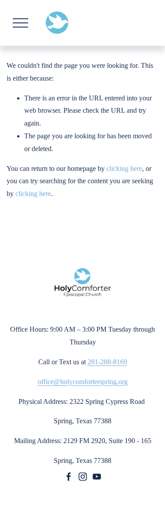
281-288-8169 (107, 362)
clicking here (124, 168)
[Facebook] (68, 476)
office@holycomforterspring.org (83, 381)
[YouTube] (96, 476)
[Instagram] (82, 476)
